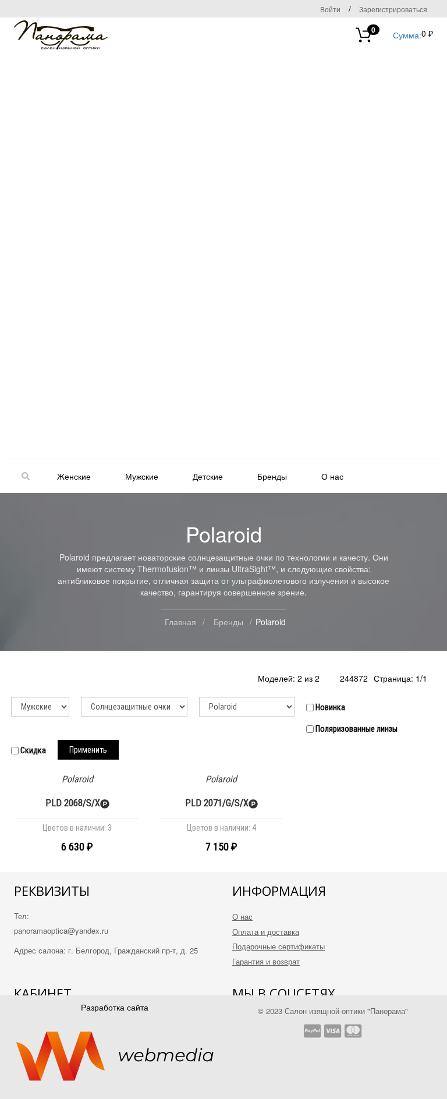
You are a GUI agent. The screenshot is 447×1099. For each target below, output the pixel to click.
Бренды (272, 476)
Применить (88, 749)
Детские (208, 476)
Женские (74, 476)
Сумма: (396, 34)
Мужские (141, 476)
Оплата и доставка (265, 931)
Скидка (32, 750)
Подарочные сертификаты (278, 946)
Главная (180, 622)
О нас (332, 476)
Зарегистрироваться (393, 9)
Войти (330, 9)
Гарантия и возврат (266, 961)
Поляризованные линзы (356, 728)
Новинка (329, 707)
